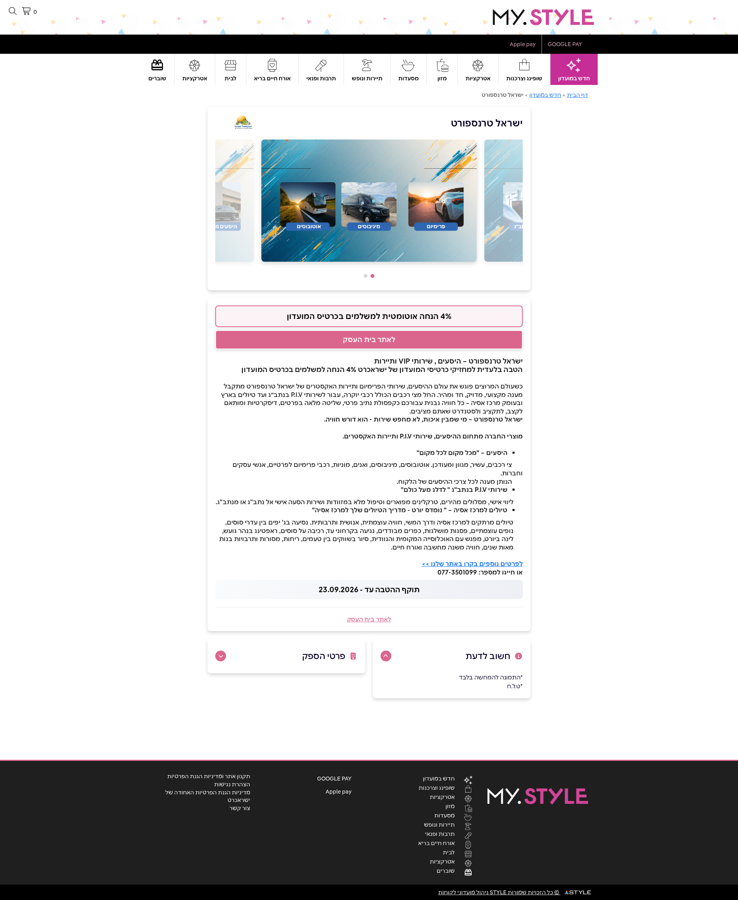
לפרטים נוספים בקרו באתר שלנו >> (472, 564)
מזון (442, 78)
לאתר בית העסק (369, 339)
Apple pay (523, 44)
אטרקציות (477, 78)
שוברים (157, 78)
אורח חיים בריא (272, 78)
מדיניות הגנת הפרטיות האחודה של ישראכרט (207, 796)
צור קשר (239, 808)
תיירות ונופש (367, 78)
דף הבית (577, 94)
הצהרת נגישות (232, 784)
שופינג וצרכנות (524, 78)
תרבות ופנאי (321, 78)
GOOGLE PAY (565, 44)
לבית (230, 78)
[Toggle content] (386, 656)
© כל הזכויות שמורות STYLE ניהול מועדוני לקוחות (499, 892)
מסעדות (408, 78)
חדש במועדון (574, 78)
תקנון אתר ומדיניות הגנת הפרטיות (208, 776)
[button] (372, 276)
